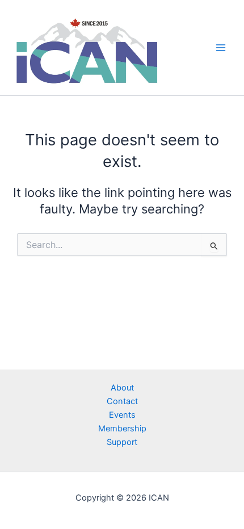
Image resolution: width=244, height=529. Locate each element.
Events (122, 415)
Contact (122, 401)
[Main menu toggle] (221, 48)
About (122, 388)
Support (122, 442)
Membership (122, 428)
